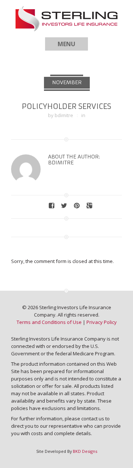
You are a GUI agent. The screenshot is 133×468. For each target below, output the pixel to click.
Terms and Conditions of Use (49, 322)
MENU (66, 44)
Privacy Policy (101, 322)
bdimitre (64, 115)
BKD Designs (85, 451)
